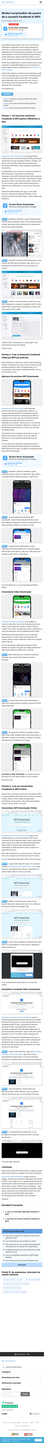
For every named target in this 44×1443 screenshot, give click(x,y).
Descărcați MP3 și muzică (13, 1279)
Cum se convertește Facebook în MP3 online (22, 108)
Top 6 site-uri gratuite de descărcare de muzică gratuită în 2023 (22, 1237)
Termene (25, 1422)
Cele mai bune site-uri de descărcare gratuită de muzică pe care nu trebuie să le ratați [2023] (22, 1245)
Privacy (5, 1422)
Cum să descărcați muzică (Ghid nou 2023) (20, 1241)
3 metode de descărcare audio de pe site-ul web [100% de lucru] (22, 1251)
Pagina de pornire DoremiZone (8, 2)
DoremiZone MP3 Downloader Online (15, 836)
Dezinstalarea (25, 1426)
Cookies (17, 1426)
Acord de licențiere (14, 1422)
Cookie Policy (15, 1441)
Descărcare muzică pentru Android (16, 1284)
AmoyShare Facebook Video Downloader (17, 1017)
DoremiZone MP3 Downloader (13, 156)
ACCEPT (38, 1440)
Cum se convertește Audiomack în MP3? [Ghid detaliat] (21, 1256)
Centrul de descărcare (13, 1367)
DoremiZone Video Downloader (13, 622)
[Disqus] (22, 1323)
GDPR (37, 1422)
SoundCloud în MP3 (33, 1279)
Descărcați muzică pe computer (15, 1292)
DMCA (32, 1422)
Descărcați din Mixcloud (12, 1288)
